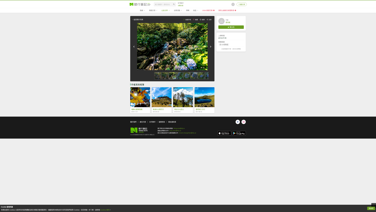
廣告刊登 (143, 122)
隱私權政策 (172, 122)
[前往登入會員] (233, 4)
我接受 (371, 208)
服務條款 (162, 122)
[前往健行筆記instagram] (243, 122)
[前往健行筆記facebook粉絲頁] (238, 122)
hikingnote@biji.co (179, 128)
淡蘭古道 (180, 5)
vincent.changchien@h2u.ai (187, 133)
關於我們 (133, 122)
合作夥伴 (152, 122)
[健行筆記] (140, 4)
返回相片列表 (138, 19)
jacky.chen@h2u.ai (175, 131)
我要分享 (242, 4)
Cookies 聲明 (105, 210)
